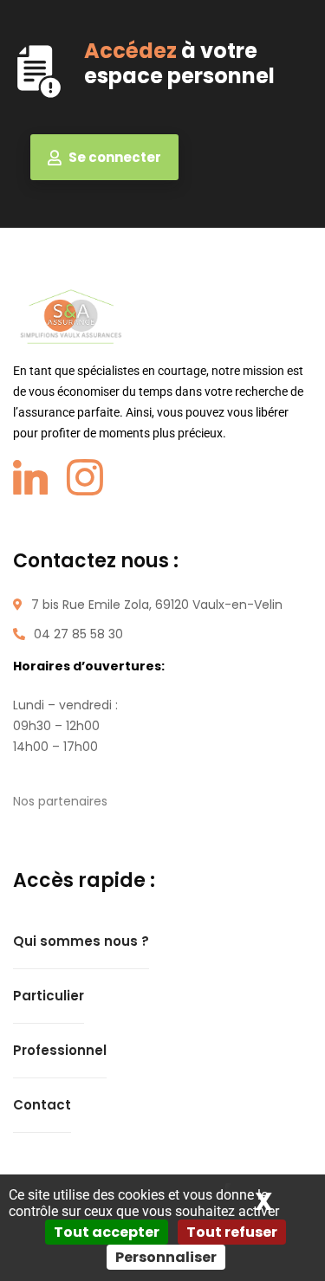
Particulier (48, 996)
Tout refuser (231, 1232)
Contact (42, 1105)
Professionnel (60, 1050)
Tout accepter (106, 1232)
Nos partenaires (60, 801)
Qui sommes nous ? (81, 941)
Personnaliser (166, 1257)
